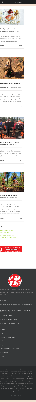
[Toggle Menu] (2, 2)
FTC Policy (15, 391)
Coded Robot (17, 369)
